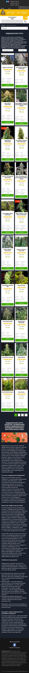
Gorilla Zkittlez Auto (7, 392)
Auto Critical (21, 285)
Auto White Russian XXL (7, 286)
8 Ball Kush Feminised (8, 141)
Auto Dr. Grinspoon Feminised (7, 177)
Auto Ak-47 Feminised (8, 104)
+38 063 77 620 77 (14, 3)
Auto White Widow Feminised (21, 68)
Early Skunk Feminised (21, 322)
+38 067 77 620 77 (14, 5)
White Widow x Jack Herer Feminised (21, 214)
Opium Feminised (8, 67)
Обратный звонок (23, 7)
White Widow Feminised (7, 250)
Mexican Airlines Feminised (21, 250)
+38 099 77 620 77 (14, 1)
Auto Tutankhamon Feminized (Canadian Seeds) (21, 178)
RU (9, 8)
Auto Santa (21, 392)
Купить (8, 85)
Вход (2, 8)
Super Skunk (21, 357)
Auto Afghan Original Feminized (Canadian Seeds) (21, 104)
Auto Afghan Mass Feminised (8, 214)
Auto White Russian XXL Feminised (21, 141)
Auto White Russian (7, 357)
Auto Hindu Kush (7, 321)
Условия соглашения (14, 647)
